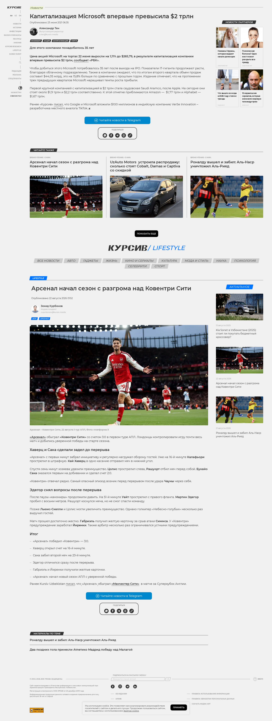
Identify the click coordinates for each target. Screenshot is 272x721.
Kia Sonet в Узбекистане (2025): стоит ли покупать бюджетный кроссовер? (236, 334)
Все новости (48, 260)
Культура (169, 260)
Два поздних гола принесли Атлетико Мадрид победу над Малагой (81, 649)
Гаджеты (90, 260)
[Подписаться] (168, 679)
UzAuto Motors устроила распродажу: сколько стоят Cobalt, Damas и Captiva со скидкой (145, 166)
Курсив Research (13, 47)
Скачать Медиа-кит (201, 704)
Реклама (17, 75)
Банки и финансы (12, 35)
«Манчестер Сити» (125, 584)
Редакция (16, 71)
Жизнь (111, 260)
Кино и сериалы (139, 260)
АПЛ (34, 319)
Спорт (159, 266)
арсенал (44, 319)
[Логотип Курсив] (14, 7)
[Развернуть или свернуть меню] (20, 62)
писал (58, 104)
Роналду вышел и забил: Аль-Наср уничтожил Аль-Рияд (222, 164)
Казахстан (16, 92)
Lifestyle (17, 50)
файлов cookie (131, 711)
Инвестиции (15, 31)
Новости (17, 24)
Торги (74, 41)
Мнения (17, 43)
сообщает (81, 60)
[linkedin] (135, 686)
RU (11, 16)
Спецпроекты (14, 79)
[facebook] (113, 686)
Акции (47, 41)
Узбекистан (15, 96)
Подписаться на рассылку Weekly (129, 675)
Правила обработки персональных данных (213, 699)
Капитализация (60, 41)
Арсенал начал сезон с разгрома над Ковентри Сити (64, 164)
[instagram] (120, 686)
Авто (71, 260)
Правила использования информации (211, 694)
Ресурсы (17, 39)
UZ (15, 16)
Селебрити (137, 266)
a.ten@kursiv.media (48, 34)
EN (20, 16)
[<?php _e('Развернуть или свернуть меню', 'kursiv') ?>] (20, 88)
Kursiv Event (15, 54)
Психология (245, 260)
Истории (17, 28)
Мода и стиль (196, 260)
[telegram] (127, 686)
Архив (118, 699)
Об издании (121, 694)
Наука (221, 260)
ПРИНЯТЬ (178, 707)
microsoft (36, 41)
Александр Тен (49, 28)
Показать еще (146, 233)
